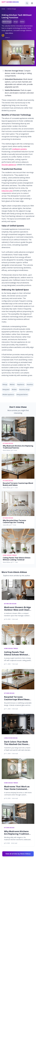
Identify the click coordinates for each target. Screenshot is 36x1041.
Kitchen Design (12, 9)
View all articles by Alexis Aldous (18, 854)
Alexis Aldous (9, 33)
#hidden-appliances (8, 394)
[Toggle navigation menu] (32, 3)
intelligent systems (19, 149)
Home (3, 9)
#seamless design (24, 389)
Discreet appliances (9, 165)
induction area (7, 191)
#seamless (30, 384)
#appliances (20, 384)
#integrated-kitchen (22, 394)
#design (5, 384)
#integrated (6, 389)
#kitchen (12, 384)
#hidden (14, 389)
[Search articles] (27, 3)
